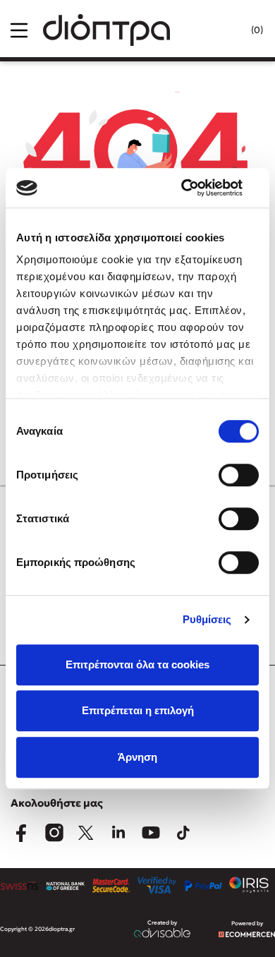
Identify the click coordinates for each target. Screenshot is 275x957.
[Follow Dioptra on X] (86, 832)
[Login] (228, 30)
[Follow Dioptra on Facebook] (21, 832)
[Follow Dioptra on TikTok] (183, 832)
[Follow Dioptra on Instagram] (53, 832)
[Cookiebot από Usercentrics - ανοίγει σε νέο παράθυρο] (198, 188)
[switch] (239, 475)
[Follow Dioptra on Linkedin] (118, 832)
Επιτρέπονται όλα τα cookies (137, 664)
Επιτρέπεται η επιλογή (138, 710)
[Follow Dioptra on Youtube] (150, 832)
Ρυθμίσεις (207, 619)
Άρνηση (137, 757)
